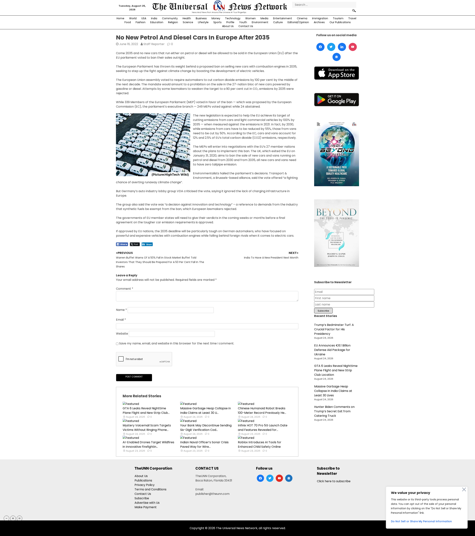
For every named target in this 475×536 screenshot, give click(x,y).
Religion (173, 22)
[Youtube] (352, 47)
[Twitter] (331, 47)
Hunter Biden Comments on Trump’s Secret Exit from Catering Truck (334, 411)
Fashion (140, 22)
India (154, 18)
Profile (230, 22)
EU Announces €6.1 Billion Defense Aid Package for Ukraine (332, 349)
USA (143, 18)
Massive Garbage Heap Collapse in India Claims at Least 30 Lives (333, 390)
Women (250, 18)
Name (121, 310)
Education (156, 22)
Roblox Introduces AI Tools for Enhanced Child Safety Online (259, 444)
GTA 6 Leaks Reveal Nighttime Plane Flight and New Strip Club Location (336, 370)
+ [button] (13, 518)
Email (121, 320)
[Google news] (336, 57)
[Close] (464, 489)
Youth (243, 22)
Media (264, 18)
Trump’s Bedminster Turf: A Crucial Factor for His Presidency (334, 329)
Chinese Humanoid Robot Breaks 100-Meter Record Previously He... (262, 410)
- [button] (7, 518)
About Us (228, 26)
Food (128, 22)
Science (188, 22)
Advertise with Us (147, 503)
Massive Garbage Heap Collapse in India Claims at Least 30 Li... (205, 410)
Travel (352, 18)
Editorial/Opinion (298, 22)
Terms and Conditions (150, 489)
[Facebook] (320, 47)
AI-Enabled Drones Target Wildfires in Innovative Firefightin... (148, 444)
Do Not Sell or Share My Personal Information (421, 521)
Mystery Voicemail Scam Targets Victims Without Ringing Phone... (147, 427)
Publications (143, 480)
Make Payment (146, 507)
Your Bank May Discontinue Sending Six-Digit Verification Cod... (206, 427)
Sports (217, 22)
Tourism (338, 18)
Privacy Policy (145, 485)
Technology (232, 18)
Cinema (302, 18)
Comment (124, 289)
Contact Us (245, 26)
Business (201, 18)
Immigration (320, 18)
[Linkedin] (342, 47)
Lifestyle (203, 22)
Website (122, 334)
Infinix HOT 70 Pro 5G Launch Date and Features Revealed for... (262, 427)
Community (170, 18)
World (133, 18)
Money (216, 18)
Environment (260, 22)
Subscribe (142, 498)
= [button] (19, 518)
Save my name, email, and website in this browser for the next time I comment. (176, 343)
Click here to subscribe (333, 481)
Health (187, 18)
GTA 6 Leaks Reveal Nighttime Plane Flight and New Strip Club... (146, 410)
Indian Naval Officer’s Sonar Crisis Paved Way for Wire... (204, 444)
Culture (278, 22)
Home (120, 18)
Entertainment (282, 18)
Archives (319, 22)
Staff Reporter (154, 44)
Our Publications (340, 22)
